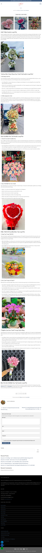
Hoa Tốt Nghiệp (4, 521)
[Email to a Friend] (22, 393)
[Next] (40, 23)
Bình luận (4, 417)
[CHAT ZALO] (2, 542)
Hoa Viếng (3, 523)
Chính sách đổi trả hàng (5, 533)
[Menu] (1, 4)
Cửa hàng (2, 537)
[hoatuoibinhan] (21, 4)
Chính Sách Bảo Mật (4, 531)
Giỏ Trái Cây (3, 511)
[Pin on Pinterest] (24, 393)
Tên (3, 426)
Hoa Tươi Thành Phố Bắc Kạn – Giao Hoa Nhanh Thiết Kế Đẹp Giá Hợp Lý (14, 463)
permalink (27, 397)
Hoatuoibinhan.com (8, 499)
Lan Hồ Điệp (3, 525)
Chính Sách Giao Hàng (5, 535)
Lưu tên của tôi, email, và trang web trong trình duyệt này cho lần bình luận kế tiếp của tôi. (19, 440)
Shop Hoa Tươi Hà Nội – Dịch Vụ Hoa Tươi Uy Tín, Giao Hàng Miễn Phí (14, 459)
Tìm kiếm (38, 450)
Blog (21, 397)
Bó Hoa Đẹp (3, 507)
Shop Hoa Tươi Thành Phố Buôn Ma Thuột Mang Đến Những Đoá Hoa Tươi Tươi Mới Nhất (18, 465)
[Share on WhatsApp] (16, 393)
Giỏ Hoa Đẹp (3, 509)
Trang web (4, 435)
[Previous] (2, 23)
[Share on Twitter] (20, 393)
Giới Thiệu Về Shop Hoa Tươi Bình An (8, 539)
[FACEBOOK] (2, 545)
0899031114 (3, 386)
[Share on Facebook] (18, 393)
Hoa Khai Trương (4, 515)
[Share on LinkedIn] (25, 393)
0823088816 (10, 386)
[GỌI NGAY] (2, 548)
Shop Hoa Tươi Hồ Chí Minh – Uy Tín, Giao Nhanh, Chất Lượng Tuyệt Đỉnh (14, 461)
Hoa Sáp (2, 517)
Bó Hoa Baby (3, 505)
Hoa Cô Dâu (3, 513)
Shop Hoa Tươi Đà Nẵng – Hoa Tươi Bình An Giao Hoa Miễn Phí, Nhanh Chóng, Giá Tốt (17, 457)
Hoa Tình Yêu (3, 519)
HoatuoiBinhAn (26, 10)
